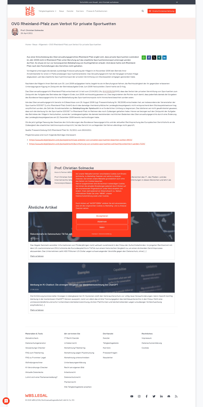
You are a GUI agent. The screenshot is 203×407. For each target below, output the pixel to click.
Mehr (102, 227)
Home (28, 44)
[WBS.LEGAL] (30, 11)
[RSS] (176, 396)
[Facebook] (146, 396)
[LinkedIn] (161, 396)
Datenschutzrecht (72, 377)
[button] (144, 57)
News (61, 11)
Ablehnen (102, 221)
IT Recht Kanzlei (71, 338)
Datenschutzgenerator (35, 343)
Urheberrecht (70, 343)
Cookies (145, 348)
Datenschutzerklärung (152, 343)
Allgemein (43, 44)
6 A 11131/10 (109, 91)
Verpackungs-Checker (35, 348)
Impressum (147, 338)
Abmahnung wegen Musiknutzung (79, 353)
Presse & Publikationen (96, 11)
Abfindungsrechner (34, 362)
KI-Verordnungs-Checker (36, 367)
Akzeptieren (102, 216)
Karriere (80, 11)
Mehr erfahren (37, 256)
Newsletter (108, 357)
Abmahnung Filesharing (74, 348)
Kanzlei (70, 11)
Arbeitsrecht (70, 372)
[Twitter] (154, 396)
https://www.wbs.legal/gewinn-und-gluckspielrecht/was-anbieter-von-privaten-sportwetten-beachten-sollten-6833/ (80, 140)
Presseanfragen (110, 353)
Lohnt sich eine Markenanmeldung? (41, 377)
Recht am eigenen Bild (74, 367)
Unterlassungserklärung (75, 362)
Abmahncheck (31, 338)
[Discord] (168, 396)
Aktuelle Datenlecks (34, 372)
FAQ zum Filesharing (34, 353)
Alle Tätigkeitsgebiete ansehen (78, 387)
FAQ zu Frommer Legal (35, 357)
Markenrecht (70, 382)
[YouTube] (131, 396)
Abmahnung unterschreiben (76, 357)
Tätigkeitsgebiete (46, 11)
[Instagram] (139, 396)
